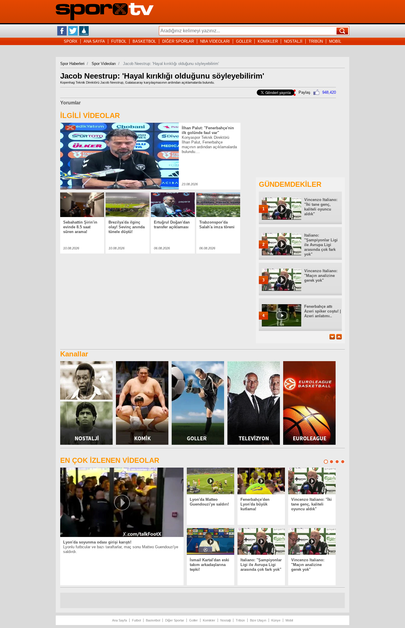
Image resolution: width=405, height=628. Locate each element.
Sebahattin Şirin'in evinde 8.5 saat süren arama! (80, 227)
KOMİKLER (268, 41)
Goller (193, 620)
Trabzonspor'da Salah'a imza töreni (217, 224)
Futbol (136, 620)
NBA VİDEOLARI (215, 41)
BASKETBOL (144, 41)
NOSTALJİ (293, 41)
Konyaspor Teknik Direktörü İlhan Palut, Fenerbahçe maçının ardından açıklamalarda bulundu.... (209, 144)
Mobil (289, 620)
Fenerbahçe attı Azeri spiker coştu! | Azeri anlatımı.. (322, 311)
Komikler (209, 620)
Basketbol (153, 620)
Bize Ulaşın (258, 620)
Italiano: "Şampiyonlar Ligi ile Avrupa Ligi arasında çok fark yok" (321, 244)
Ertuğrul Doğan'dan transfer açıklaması (172, 224)
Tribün (240, 620)
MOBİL (335, 41)
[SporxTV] (105, 19)
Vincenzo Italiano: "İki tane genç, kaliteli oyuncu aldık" (320, 206)
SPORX (70, 41)
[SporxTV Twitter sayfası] (73, 31)
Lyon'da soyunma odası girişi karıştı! (97, 542)
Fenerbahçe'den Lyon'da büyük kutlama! (255, 504)
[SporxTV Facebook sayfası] (62, 31)
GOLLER (243, 41)
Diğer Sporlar (174, 620)
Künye (275, 620)
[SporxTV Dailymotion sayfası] (84, 31)
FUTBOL (118, 41)
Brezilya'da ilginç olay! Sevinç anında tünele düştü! (127, 227)
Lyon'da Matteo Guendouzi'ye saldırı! (209, 501)
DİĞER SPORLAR (178, 41)
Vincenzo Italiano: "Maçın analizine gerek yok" (320, 276)
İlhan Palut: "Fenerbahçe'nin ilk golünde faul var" (208, 130)
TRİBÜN (316, 41)
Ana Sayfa (119, 620)
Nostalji (225, 620)
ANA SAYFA (94, 41)
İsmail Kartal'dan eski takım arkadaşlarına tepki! (209, 565)
